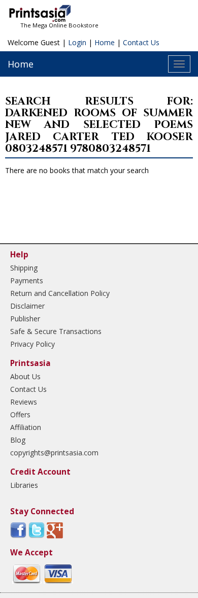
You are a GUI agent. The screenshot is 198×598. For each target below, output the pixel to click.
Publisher (25, 318)
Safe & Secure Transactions (56, 331)
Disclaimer (27, 306)
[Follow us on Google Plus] (55, 530)
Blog (17, 440)
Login (77, 42)
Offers (20, 414)
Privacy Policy (32, 344)
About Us (25, 376)
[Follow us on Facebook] (18, 530)
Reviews (23, 402)
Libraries (24, 485)
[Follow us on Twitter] (36, 530)
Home (104, 42)
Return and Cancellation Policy (60, 293)
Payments (26, 280)
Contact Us (141, 42)
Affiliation (25, 427)
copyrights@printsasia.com (54, 452)
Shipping (24, 268)
